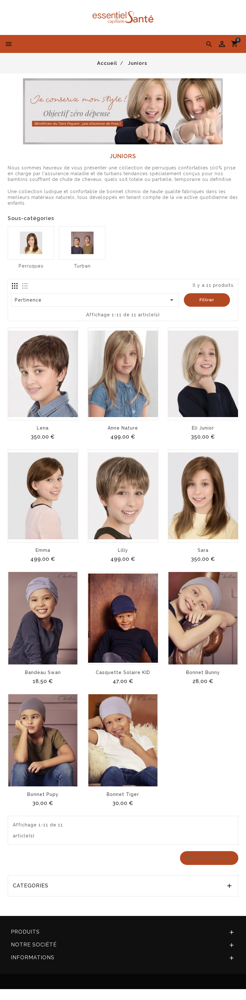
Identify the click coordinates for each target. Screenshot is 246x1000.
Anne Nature (123, 428)
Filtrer (207, 299)
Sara (203, 550)
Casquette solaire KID (123, 672)
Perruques (31, 266)
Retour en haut (209, 858)
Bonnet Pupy (43, 794)
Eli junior (203, 428)
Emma (43, 550)
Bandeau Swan (43, 672)
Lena (43, 428)
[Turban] (82, 243)
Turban (82, 266)
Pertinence (95, 300)
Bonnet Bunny (203, 672)
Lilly (123, 550)
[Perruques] (31, 243)
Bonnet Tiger (123, 794)
